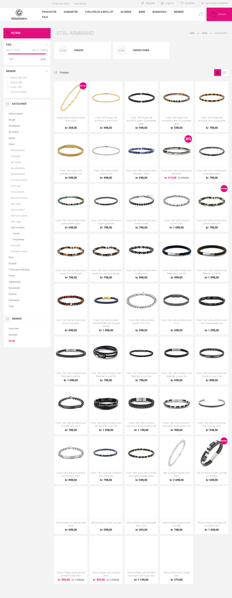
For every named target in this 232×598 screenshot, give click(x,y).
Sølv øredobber (18, 150)
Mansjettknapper (19, 251)
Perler (12, 275)
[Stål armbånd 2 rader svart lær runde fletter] (211, 460)
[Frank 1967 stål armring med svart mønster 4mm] (211, 410)
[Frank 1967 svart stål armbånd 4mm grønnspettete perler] (141, 460)
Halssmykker (16, 113)
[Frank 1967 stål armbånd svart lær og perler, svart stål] (106, 410)
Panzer (78, 50)
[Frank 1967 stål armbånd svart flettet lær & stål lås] (70, 360)
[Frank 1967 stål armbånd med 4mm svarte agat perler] (106, 208)
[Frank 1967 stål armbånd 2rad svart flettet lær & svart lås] (106, 360)
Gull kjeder (16, 156)
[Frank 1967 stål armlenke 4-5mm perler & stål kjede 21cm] (176, 410)
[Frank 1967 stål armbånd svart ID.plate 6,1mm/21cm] (211, 360)
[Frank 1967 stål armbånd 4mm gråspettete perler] (211, 158)
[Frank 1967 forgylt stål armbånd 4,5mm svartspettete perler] (141, 106)
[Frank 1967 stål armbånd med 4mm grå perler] (176, 158)
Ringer (12, 119)
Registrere (150, 3)
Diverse (12, 294)
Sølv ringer (16, 204)
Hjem (192, 33)
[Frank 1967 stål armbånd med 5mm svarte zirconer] (141, 208)
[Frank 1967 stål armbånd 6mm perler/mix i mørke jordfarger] (106, 258)
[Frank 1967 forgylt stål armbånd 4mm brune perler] (211, 106)
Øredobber (14, 126)
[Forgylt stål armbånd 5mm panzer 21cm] (70, 106)
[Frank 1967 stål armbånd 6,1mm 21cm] (176, 208)
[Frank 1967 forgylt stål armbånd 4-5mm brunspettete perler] (176, 106)
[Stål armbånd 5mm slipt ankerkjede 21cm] (141, 510)
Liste (225, 72)
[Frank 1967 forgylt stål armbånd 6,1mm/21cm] (70, 158)
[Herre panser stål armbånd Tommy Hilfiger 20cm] (106, 560)
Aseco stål (16, 82)
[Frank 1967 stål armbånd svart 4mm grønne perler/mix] (211, 309)
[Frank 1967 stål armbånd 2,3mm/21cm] (106, 158)
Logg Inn (170, 3)
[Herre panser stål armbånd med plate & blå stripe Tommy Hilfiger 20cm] (141, 560)
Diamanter (14, 300)
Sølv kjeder (16, 162)
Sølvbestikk (15, 281)
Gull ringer (16, 186)
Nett (217, 72)
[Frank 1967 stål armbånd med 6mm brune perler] (70, 309)
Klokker (13, 263)
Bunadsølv (14, 288)
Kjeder (12, 138)
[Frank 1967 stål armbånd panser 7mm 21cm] (141, 309)
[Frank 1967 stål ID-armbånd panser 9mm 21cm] (70, 460)
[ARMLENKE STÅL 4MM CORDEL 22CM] (176, 560)
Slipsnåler (16, 245)
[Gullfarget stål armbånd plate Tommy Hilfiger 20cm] (70, 560)
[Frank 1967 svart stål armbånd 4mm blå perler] (106, 460)
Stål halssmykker (19, 215)
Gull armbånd (17, 192)
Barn (11, 257)
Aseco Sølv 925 (18, 77)
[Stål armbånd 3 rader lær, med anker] (70, 510)
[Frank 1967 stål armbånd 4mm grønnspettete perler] (70, 208)
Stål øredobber (18, 174)
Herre (11, 144)
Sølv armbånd (17, 209)
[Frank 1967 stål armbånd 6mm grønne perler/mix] (211, 208)
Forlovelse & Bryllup (19, 269)
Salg (11, 306)
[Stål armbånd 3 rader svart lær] (106, 510)
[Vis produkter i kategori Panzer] (63, 50)
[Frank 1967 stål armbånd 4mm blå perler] (141, 158)
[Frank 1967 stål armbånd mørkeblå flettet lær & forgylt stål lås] (106, 309)
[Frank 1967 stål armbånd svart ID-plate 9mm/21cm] (70, 410)
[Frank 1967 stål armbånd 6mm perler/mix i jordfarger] (70, 258)
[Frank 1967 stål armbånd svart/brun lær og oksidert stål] (141, 410)
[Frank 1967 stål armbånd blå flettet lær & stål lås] (176, 258)
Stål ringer (16, 221)
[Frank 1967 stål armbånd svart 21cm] (176, 309)
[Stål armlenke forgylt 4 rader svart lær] (176, 510)
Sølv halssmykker (19, 198)
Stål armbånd (17, 227)
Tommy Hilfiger (18, 92)
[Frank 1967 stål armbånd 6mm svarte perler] (141, 258)
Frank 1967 (16, 87)
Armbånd (14, 132)
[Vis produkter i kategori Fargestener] (122, 50)
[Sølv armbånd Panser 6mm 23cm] (176, 460)
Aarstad (13, 334)
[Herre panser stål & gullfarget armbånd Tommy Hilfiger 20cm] (211, 510)
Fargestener (141, 50)
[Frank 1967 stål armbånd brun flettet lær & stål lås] (211, 258)
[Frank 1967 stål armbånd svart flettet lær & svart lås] (141, 360)
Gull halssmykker (19, 180)
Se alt (12, 340)
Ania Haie (14, 328)
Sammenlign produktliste (217, 3)
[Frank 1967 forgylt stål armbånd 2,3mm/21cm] (106, 106)
